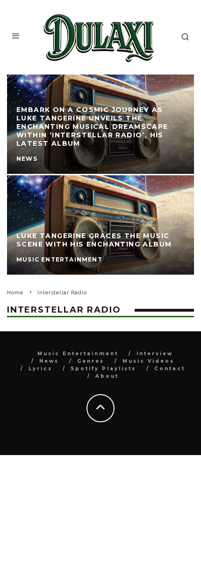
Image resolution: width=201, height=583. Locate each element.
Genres (90, 361)
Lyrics (40, 369)
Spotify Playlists (103, 369)
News (49, 361)
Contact (169, 369)
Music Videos (148, 361)
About (107, 376)
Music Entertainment (77, 354)
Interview (154, 354)
